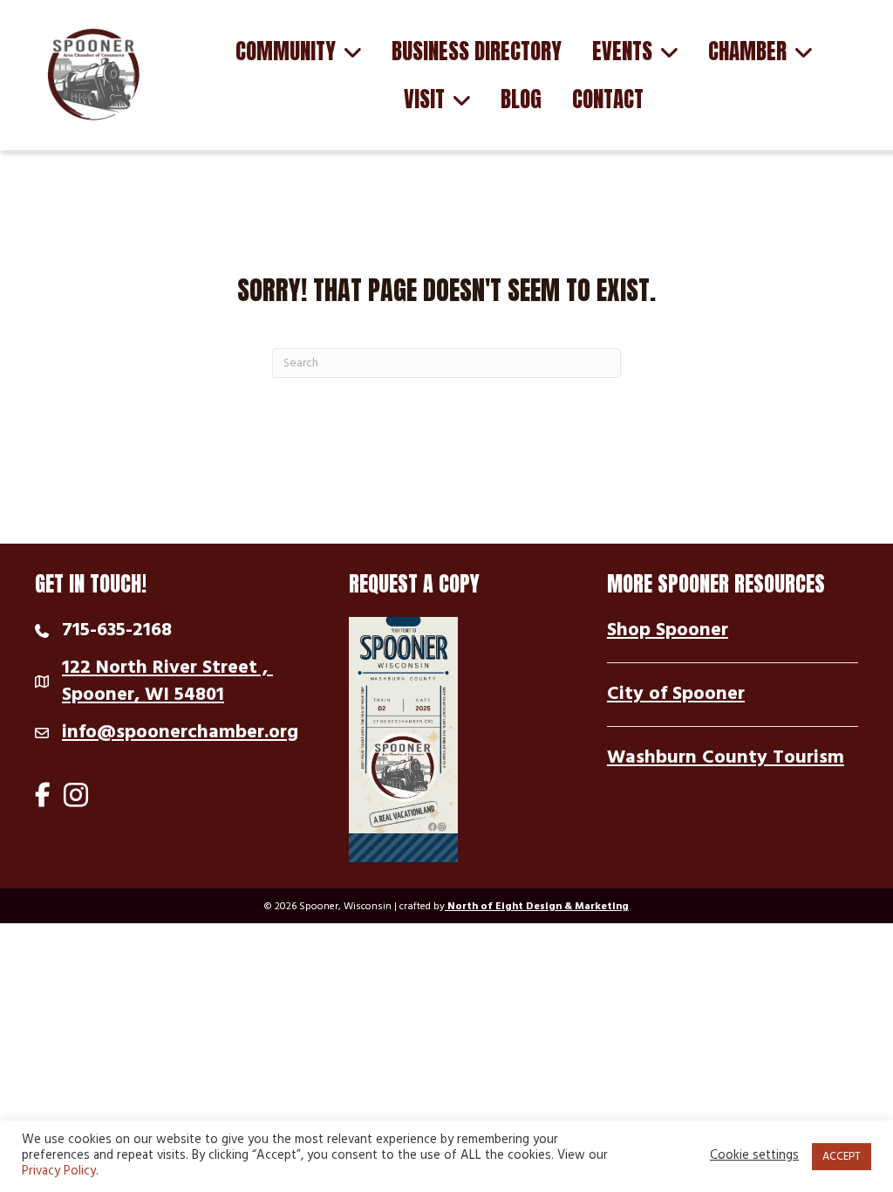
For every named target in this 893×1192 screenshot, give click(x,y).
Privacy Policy (59, 1171)
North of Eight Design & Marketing (537, 906)
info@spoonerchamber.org (180, 732)
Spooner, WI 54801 (167, 682)
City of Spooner (676, 694)
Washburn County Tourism (725, 758)
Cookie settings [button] (754, 1156)
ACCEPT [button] (841, 1156)
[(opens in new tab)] (403, 739)
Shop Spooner (667, 630)
